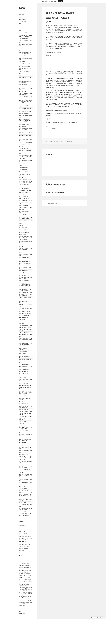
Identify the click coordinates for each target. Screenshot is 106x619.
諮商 (22, 599)
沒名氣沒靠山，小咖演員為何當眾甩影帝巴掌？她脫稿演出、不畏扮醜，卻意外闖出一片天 (25, 439)
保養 (24, 567)
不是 (27, 563)
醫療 (24, 602)
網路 (24, 595)
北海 (25, 570)
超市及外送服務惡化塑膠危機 (24, 404)
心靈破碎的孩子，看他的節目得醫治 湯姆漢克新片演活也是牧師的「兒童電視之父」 (25, 157)
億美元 (30, 567)
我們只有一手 (21, 225)
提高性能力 (73, 122)
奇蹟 (31, 573)
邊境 (29, 601)
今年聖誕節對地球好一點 (24, 364)
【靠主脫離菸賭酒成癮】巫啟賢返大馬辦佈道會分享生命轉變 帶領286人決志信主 (25, 101)
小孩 (23, 579)
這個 (31, 599)
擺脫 (22, 585)
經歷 (22, 595)
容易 (29, 577)
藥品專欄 (48, 122)
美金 (27, 595)
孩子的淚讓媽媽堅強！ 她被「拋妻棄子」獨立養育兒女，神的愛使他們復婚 (25, 202)
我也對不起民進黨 (22, 230)
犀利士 (60, 110)
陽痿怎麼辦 (67, 122)
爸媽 (30, 590)
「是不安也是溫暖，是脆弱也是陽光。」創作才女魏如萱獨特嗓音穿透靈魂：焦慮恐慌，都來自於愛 (25, 110)
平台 (26, 581)
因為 (22, 573)
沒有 (24, 589)
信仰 (26, 567)
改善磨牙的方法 (22, 445)
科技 (29, 593)
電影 (24, 604)
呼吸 (19, 573)
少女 (26, 579)
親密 (31, 597)
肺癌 (23, 596)
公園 (28, 569)
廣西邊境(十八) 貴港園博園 (24, 280)
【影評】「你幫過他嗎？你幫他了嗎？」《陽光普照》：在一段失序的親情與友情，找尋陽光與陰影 (25, 466)
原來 (19, 572)
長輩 (25, 602)
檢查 (20, 589)
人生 (28, 565)
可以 (22, 572)
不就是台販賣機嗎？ (23, 169)
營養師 (24, 590)
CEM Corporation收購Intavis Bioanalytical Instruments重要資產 (25, 361)
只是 (21, 572)
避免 (25, 601)
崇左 (19, 581)
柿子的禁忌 (21, 75)
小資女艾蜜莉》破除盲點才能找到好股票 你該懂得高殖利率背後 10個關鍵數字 (25, 418)
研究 (26, 593)
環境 (24, 592)
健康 (28, 567)
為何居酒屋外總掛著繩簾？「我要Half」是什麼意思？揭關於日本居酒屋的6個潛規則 (25, 345)
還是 (27, 601)
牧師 (20, 592)
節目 (19, 595)
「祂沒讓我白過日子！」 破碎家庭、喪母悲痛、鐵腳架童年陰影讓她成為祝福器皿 (25, 458)
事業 (22, 565)
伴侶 (21, 567)
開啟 (27, 602)
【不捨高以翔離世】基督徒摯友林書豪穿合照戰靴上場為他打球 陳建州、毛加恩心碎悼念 (25, 427)
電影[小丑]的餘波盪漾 (23, 486)
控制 (29, 584)
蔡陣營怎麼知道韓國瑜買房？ (24, 270)
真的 (24, 593)
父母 (27, 590)
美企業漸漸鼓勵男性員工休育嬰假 (25, 325)
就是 (28, 579)
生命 (26, 592)
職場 (19, 596)
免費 (19, 569)
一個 (20, 563)
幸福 (28, 581)
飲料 (19, 605)
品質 (21, 573)
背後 (24, 596)
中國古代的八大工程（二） (24, 167)
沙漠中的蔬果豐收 (22, 421)
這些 (29, 599)
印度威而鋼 (64, 110)
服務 (31, 587)
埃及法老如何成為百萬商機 (24, 148)
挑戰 (28, 584)
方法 (22, 587)
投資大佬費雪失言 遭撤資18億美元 (25, 190)
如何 (24, 575)
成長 (21, 584)
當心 (21, 593)
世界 (29, 563)
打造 (26, 584)
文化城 (20, 587)
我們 (23, 584)
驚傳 (24, 605)
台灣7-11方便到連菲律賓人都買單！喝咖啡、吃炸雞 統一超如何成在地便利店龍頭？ (25, 392)
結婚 (21, 595)
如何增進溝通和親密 (23, 351)
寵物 (30, 577)
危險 (31, 570)
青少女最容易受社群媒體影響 (24, 232)
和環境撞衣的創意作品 (23, 332)
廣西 (30, 581)
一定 (22, 563)
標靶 (19, 589)
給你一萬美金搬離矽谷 (23, 534)
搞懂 (20, 585)
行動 (28, 597)
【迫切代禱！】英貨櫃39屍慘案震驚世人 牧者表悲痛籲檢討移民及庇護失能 (25, 476)
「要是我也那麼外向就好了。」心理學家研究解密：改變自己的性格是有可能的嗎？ (25, 340)
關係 (28, 602)
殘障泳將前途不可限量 (23, 371)
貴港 (25, 599)
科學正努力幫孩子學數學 (24, 275)
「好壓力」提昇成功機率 (24, 172)
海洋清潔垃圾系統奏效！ (24, 548)
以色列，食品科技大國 (23, 373)
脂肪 (27, 596)
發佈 (22, 593)
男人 (19, 593)
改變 (25, 585)
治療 (26, 589)
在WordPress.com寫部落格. (51, 203)
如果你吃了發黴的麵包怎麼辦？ (25, 396)
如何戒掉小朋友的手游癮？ (24, 546)
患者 (25, 583)
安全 (23, 577)
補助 (29, 597)
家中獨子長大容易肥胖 (23, 205)
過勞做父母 (21, 50)
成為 (20, 584)
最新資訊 (22, 8)
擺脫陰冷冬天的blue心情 (24, 315)
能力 (26, 596)
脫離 (29, 596)
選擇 (24, 601)
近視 (27, 599)
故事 (28, 585)
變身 (24, 599)
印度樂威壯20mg (22, 14)
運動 (22, 601)
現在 (23, 592)
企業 (19, 567)
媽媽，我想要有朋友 (23, 353)
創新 (23, 570)
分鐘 (20, 570)
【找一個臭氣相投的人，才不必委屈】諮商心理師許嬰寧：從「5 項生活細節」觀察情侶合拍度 (25, 368)
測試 (31, 589)
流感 (28, 589)
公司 (26, 569)
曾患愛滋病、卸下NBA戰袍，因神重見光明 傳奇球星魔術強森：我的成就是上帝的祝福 (25, 238)
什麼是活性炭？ (22, 319)
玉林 (21, 592)
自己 (22, 597)
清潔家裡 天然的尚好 (23, 234)
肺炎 (21, 596)
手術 (25, 584)
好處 (21, 575)
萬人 (25, 597)
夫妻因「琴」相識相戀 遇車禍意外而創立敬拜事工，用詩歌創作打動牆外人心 (25, 413)
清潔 (29, 589)
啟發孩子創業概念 (22, 126)
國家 (24, 573)
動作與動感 (21, 553)
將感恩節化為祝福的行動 (24, 515)
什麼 (30, 565)
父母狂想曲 (21, 177)
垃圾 (26, 573)
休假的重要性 (21, 472)
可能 (25, 572)
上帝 (24, 563)
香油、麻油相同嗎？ (23, 442)
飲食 (21, 605)
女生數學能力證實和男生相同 (24, 469)
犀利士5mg (21, 23)
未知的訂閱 (22, 521)
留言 (79, 169)
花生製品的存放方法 (23, 33)
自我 (23, 597)
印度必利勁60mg (22, 21)
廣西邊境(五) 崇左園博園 (24, 113)
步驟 (22, 589)
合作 (28, 572)
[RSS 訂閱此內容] (19, 521)
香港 (22, 605)
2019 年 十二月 (22, 613)
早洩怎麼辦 (54, 122)
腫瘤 (30, 596)
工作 (21, 581)
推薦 (31, 584)
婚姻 (26, 575)
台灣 (27, 572)
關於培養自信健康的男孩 (24, 409)
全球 (25, 569)
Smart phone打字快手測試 (24, 198)
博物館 (27, 570)
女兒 (20, 575)
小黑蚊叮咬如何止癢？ (23, 488)
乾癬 (20, 565)
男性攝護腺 (60, 122)
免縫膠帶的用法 (22, 423)
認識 (21, 599)
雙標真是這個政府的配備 (24, 192)
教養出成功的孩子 (22, 214)
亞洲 (23, 565)
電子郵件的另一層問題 (23, 490)
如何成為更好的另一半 (23, 61)
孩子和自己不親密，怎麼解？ (24, 257)
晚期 (27, 587)
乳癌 (19, 565)
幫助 (24, 581)
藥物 (26, 597)
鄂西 (20, 602)
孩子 (20, 577)
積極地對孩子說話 (22, 541)
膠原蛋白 (20, 597)
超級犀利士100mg (22, 17)
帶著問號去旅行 (22, 550)
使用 (22, 567)
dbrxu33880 (56, 141)
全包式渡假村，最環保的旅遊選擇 (25, 64)
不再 (25, 563)
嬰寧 (30, 575)
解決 (19, 599)
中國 (30, 563)
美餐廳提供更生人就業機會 (24, 124)
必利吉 (53, 110)
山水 (30, 579)
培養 (28, 573)
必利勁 (56, 110)
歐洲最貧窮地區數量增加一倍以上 (25, 385)
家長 (27, 577)
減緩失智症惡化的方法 (23, 454)
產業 (31, 592)
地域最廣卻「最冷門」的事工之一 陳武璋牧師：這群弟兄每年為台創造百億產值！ (26, 329)
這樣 (20, 601)
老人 (29, 595)
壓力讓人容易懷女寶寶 (23, 383)
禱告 (27, 593)
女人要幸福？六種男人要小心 (24, 502)
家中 (26, 577)
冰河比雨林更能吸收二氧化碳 (24, 184)
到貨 (66, 141)
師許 (23, 581)
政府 (27, 585)
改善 (23, 585)
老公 (30, 595)
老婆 (31, 595)
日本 (26, 587)
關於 (30, 602)
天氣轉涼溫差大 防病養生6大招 (25, 536)
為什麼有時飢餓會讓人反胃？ (24, 227)
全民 (23, 569)
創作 (21, 570)
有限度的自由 (21, 146)
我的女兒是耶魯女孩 (23, 252)
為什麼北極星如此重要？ (24, 317)
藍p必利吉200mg (22, 19)
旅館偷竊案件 (21, 272)
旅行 (24, 587)
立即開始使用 (60, 1)
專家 (21, 579)
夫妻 (30, 573)
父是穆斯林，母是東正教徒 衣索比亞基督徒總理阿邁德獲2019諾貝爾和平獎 (25, 222)
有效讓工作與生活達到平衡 (24, 38)
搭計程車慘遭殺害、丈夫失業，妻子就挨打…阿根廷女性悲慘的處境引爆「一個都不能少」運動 (25, 93)
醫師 (22, 602)
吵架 (30, 572)
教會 (30, 585)
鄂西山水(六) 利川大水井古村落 (25, 56)
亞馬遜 (26, 565)
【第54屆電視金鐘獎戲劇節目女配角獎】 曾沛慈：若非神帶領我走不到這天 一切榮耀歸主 (25, 121)
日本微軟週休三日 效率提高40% (25, 66)
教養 (31, 585)
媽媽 (28, 575)
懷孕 (30, 583)
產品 (30, 592)
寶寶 (19, 579)
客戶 (24, 577)
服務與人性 (21, 401)
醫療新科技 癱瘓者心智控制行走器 (25, 48)
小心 (25, 579)
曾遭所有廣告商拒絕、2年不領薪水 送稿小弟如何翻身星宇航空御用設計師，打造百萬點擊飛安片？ (25, 181)
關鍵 (31, 602)
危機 (29, 570)
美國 (26, 595)
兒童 (21, 569)
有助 (29, 587)
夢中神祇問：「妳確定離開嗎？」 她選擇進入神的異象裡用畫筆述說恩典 (25, 152)
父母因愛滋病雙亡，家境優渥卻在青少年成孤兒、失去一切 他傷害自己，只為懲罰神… (25, 294)
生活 (28, 592)
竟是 (31, 593)
